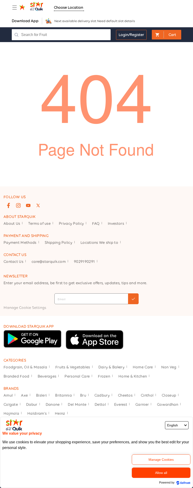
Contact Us (13, 261)
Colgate (11, 404)
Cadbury (102, 395)
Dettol (100, 404)
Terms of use (39, 223)
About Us (12, 223)
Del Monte (77, 404)
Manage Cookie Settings (25, 307)
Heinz (60, 413)
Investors (116, 223)
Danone (53, 404)
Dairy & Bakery (111, 367)
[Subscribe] (133, 298)
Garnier (142, 404)
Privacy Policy (71, 223)
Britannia (63, 395)
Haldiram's (37, 413)
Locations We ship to (99, 242)
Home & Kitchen (132, 376)
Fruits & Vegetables (72, 367)
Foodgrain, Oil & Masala (25, 367)
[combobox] (63, 34)
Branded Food (16, 376)
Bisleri (41, 395)
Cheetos (125, 395)
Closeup (169, 395)
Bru (83, 395)
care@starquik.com (49, 261)
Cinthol (147, 395)
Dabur (31, 404)
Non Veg (169, 367)
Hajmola (11, 413)
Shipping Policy (58, 242)
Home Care (143, 367)
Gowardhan (167, 404)
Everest (120, 404)
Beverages (47, 376)
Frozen (104, 376)
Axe (24, 395)
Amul (8, 395)
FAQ (96, 223)
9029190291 (84, 261)
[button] (14, 7)
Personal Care (77, 376)
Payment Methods (20, 242)
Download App (25, 21)
